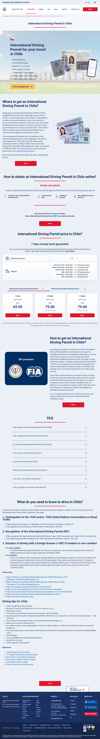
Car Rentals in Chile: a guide (17, 662)
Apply (90, 9)
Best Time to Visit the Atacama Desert (21, 659)
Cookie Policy (56, 725)
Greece (24, 713)
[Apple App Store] (91, 702)
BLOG (56, 9)
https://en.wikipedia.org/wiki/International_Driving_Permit (28, 587)
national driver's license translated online (22, 128)
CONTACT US (75, 9)
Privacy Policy (26, 730)
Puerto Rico (25, 715)
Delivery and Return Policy (55, 728)
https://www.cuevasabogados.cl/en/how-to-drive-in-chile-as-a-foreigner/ (34, 589)
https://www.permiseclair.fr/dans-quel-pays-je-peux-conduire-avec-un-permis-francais (39, 592)
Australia (24, 711)
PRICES (41, 9)
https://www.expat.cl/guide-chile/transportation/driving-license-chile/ (33, 594)
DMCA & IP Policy (27, 728)
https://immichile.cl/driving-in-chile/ (20, 597)
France (38, 707)
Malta (23, 718)
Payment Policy (66, 725)
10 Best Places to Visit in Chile (17, 652)
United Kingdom (26, 704)
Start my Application (21, 87)
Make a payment (91, 714)
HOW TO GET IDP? (17, 9)
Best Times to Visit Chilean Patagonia (20, 657)
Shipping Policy (67, 728)
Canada (38, 711)
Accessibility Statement (40, 728)
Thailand (38, 709)
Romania (24, 706)
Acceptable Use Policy (45, 725)
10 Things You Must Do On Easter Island (21, 655)
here (67, 366)
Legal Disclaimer (6, 735)
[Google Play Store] (91, 707)
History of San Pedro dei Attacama (19, 664)
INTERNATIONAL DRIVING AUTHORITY (16, 2)
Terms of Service (33, 725)
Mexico (38, 702)
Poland (38, 716)
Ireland (24, 709)
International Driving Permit (30, 149)
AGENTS (64, 9)
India (37, 714)
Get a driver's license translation (10, 704)
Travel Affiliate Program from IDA (11, 706)
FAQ (48, 9)
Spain (37, 700)
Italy (37, 705)
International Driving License (23, 151)
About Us (24, 725)
